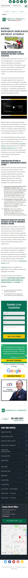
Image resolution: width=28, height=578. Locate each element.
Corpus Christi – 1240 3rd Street (9, 489)
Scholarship (6, 11)
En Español (22, 11)
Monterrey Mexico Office (7, 436)
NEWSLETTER (14, 11)
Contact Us (16, 5)
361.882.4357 (17, 418)
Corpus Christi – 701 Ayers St (8, 498)
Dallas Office (4, 475)
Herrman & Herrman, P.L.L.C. (9, 148)
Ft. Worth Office (5, 484)
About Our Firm (6, 5)
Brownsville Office (5, 456)
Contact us (4, 267)
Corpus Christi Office (6, 432)
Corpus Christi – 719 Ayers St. (8, 493)
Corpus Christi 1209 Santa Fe (8, 445)
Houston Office (5, 480)
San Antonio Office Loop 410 (8, 441)
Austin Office (4, 466)
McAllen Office (4, 460)
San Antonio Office (5, 471)
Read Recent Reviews (14, 376)
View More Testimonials (14, 360)
